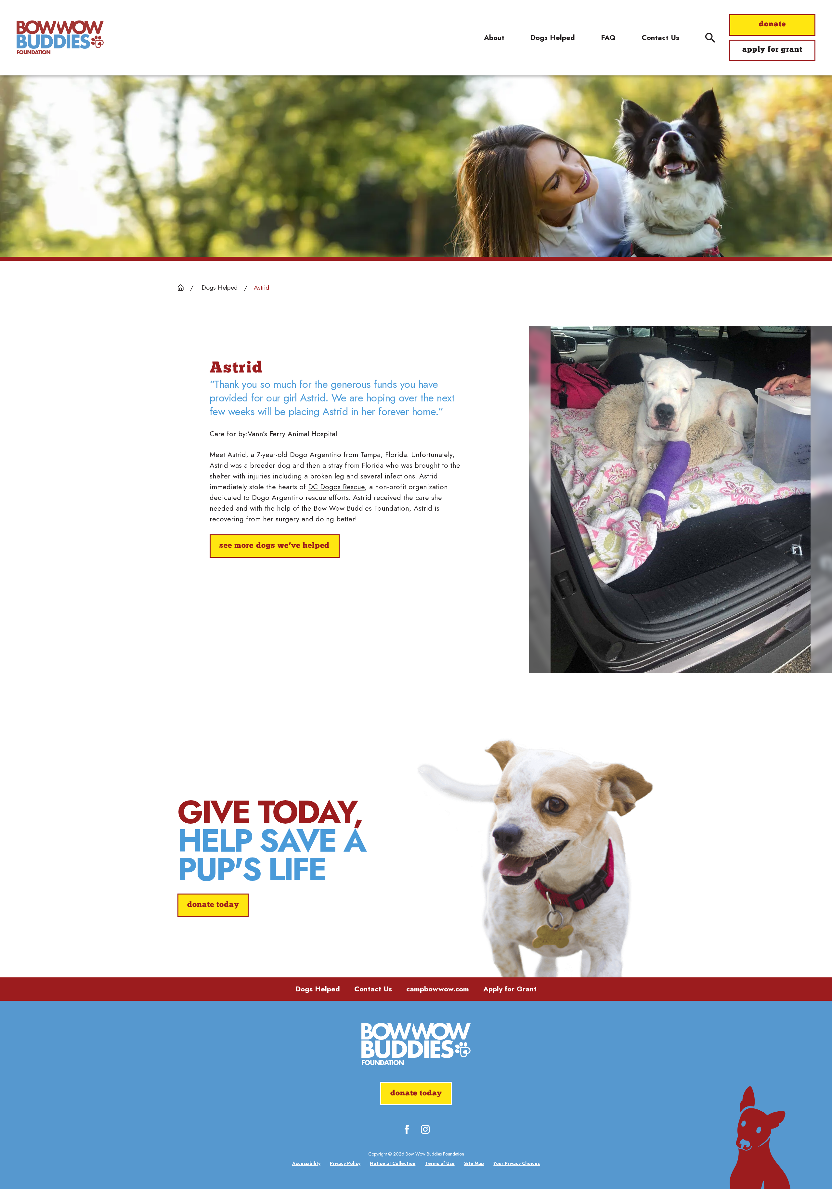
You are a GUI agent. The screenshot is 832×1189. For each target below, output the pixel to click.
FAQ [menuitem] (608, 37)
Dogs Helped (317, 989)
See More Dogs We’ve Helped (274, 546)
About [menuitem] (494, 37)
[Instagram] (425, 1129)
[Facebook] (406, 1129)
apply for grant (772, 50)
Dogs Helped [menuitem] (552, 37)
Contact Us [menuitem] (660, 37)
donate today (213, 905)
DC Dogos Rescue (336, 486)
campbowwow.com (437, 989)
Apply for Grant (510, 989)
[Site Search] (710, 38)
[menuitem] (306, 1163)
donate (772, 24)
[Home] (60, 37)
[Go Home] (180, 287)
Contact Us (373, 989)
